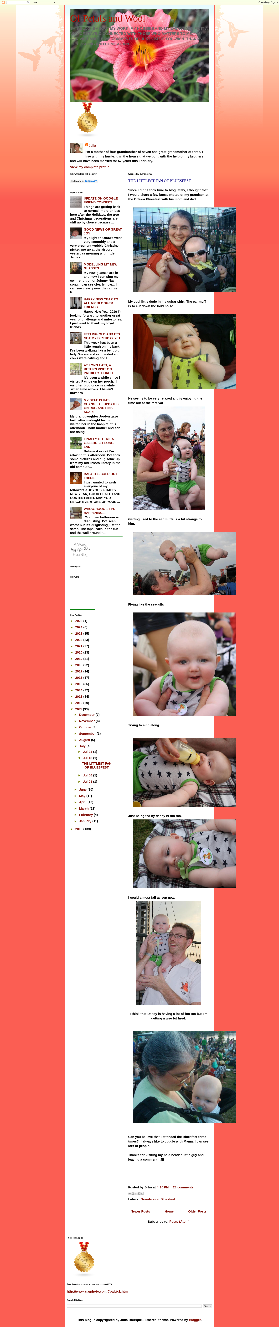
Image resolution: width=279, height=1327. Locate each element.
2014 (79, 690)
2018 (79, 665)
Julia (92, 145)
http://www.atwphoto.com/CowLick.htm (97, 1291)
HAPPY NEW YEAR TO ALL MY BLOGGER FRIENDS (101, 303)
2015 (79, 684)
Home (169, 1211)
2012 (79, 703)
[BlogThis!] (132, 1193)
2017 (79, 671)
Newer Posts (140, 1211)
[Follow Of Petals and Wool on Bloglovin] (84, 182)
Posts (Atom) (179, 1221)
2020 (79, 652)
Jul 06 (88, 775)
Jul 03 (88, 781)
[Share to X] (135, 1193)
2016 (79, 677)
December (87, 714)
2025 (79, 621)
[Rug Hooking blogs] (87, 136)
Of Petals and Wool (107, 18)
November (87, 721)
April (83, 802)
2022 (79, 640)
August (85, 740)
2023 (79, 633)
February (86, 815)
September (88, 733)
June (83, 789)
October (86, 727)
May (82, 796)
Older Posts (197, 1211)
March (84, 808)
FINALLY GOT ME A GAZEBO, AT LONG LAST (99, 443)
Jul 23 (88, 751)
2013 (79, 696)
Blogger (195, 1320)
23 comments (183, 1187)
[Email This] (129, 1193)
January (85, 821)
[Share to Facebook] (138, 1193)
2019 (79, 659)
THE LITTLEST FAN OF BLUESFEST (159, 181)
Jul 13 (88, 758)
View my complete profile (89, 167)
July (83, 746)
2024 (79, 627)
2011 (79, 709)
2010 (79, 829)
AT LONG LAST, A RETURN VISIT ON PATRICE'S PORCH (98, 369)
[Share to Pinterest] (142, 1193)
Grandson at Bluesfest (157, 1199)
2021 (79, 646)
